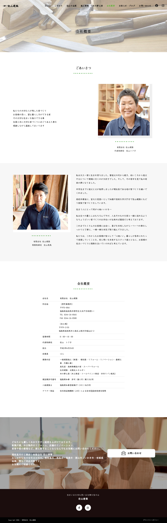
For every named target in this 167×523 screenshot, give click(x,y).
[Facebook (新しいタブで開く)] (156, 5)
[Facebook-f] (79, 508)
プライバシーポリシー (151, 520)
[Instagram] (88, 508)
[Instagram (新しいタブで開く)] (162, 5)
